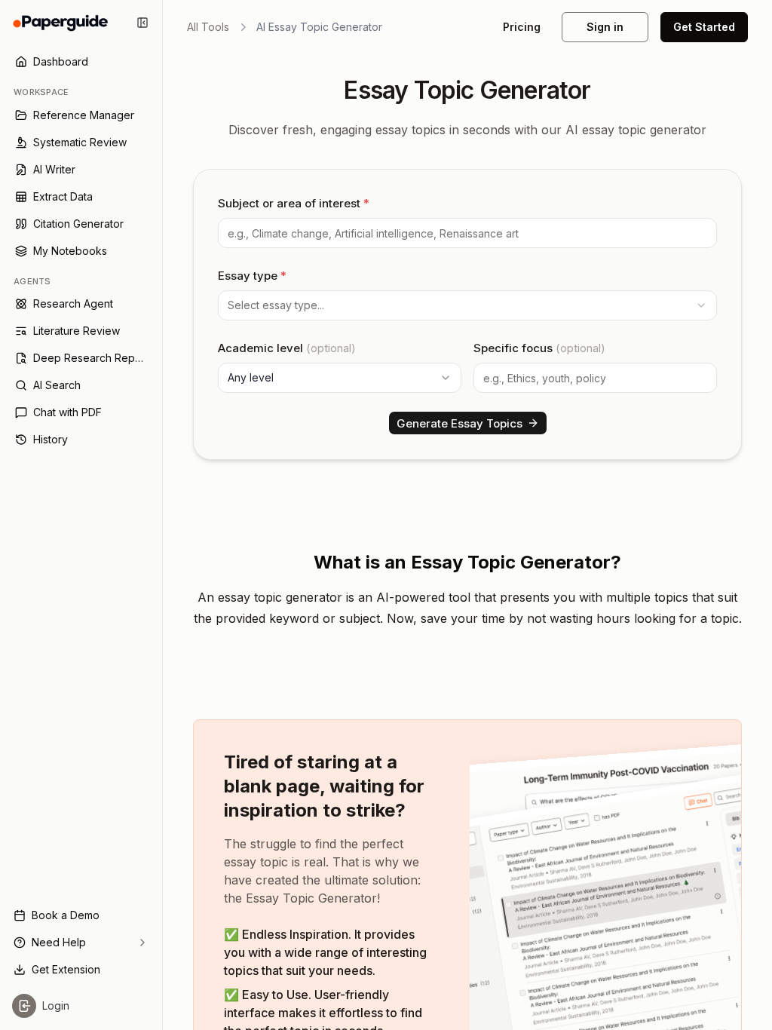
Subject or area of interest (293, 203)
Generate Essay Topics (459, 423)
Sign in (605, 26)
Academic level (287, 348)
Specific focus (539, 348)
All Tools (208, 26)
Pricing (522, 26)
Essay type (252, 275)
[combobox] (467, 305)
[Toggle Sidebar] (162, 515)
